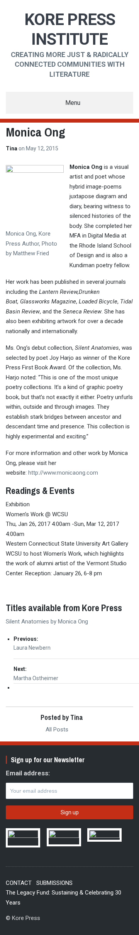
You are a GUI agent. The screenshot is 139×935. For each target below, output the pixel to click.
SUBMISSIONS (54, 882)
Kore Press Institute (69, 29)
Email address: (28, 773)
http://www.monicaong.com (63, 472)
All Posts (56, 729)
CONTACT (19, 882)
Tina (12, 148)
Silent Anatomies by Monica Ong (47, 621)
